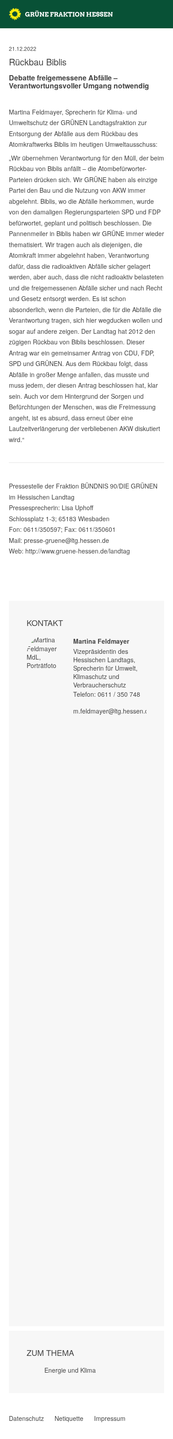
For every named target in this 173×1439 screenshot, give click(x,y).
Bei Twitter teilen (24, 561)
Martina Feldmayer (101, 641)
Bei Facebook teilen (12, 561)
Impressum (110, 1418)
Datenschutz (26, 1418)
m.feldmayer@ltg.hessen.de (112, 710)
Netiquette (69, 1418)
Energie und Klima (70, 1370)
